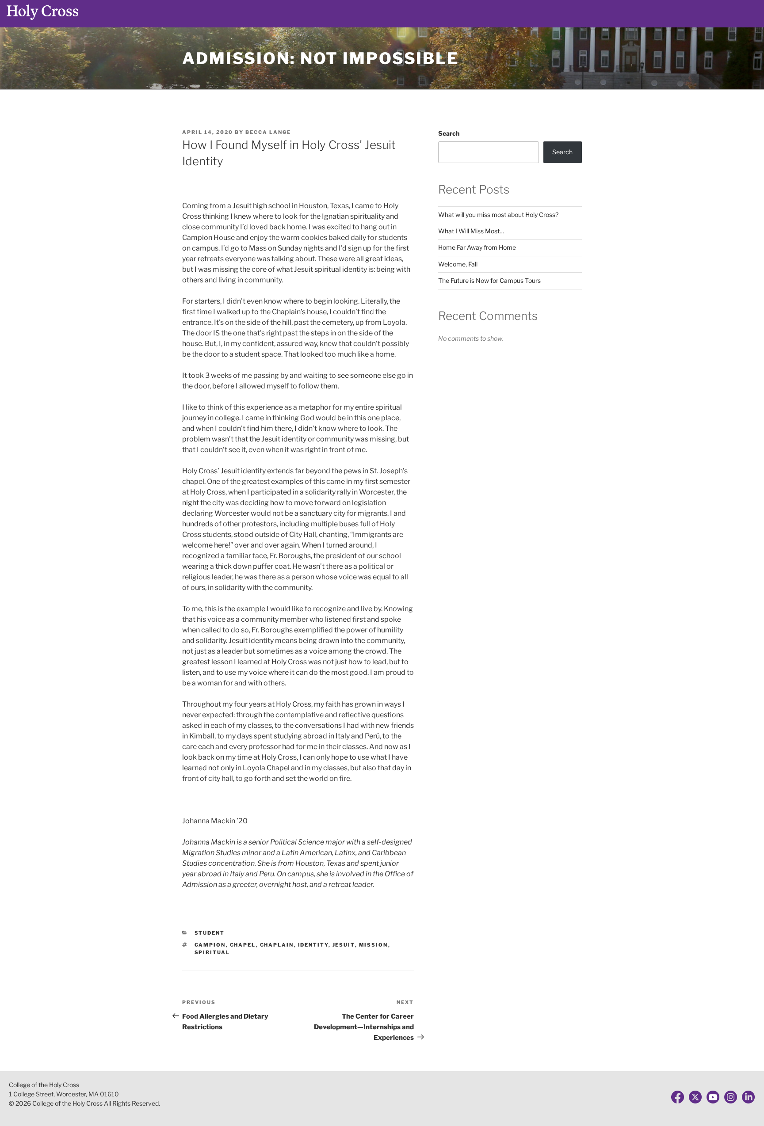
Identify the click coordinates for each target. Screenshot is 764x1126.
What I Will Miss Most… (471, 231)
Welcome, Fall (458, 264)
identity (313, 945)
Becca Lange (268, 132)
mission (373, 945)
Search (448, 133)
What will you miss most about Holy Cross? (498, 214)
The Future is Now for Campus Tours (489, 280)
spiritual (212, 952)
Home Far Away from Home (477, 247)
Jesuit (343, 945)
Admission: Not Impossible (320, 58)
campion (210, 945)
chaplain (277, 945)
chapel (243, 945)
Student (210, 933)
